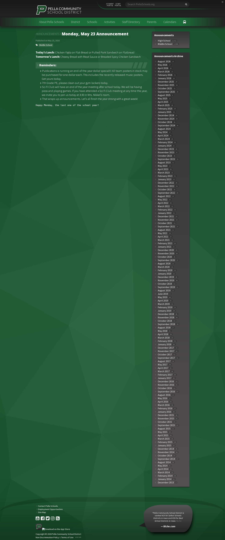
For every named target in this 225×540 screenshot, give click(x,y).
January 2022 (164, 213)
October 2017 (165, 354)
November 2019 (166, 280)
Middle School (45, 45)
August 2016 (164, 394)
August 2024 (164, 128)
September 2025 (166, 91)
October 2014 (165, 455)
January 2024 (164, 145)
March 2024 (164, 138)
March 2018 (164, 337)
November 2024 (166, 118)
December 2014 (166, 448)
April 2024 (163, 135)
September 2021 (166, 226)
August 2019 (164, 290)
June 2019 (163, 293)
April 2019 (163, 300)
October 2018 (165, 320)
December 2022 (166, 182)
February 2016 (165, 408)
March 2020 (164, 266)
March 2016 (164, 405)
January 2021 (164, 246)
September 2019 (166, 287)
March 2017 (164, 371)
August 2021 (164, 229)
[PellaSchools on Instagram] (53, 519)
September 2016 (166, 391)
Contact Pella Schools (48, 506)
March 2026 (164, 71)
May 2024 (162, 132)
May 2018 (162, 330)
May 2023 (162, 165)
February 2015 (165, 442)
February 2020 (165, 270)
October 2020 (165, 256)
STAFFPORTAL (118, 4)
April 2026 (163, 68)
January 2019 (164, 310)
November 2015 (166, 418)
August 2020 (164, 263)
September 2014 (166, 458)
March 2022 (164, 206)
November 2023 (166, 152)
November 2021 (166, 219)
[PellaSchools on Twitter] (48, 519)
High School (164, 40)
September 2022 (166, 192)
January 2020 (164, 273)
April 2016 (163, 401)
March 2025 (164, 105)
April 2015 (163, 435)
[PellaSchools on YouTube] (38, 519)
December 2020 (166, 250)
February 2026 (165, 74)
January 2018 (164, 344)
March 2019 (164, 304)
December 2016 (166, 381)
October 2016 (165, 388)
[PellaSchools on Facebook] (43, 519)
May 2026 (162, 64)
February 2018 (165, 341)
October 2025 (165, 88)
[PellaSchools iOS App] (53, 529)
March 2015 (164, 438)
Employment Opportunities (50, 509)
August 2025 (164, 95)
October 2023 (165, 155)
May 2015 (162, 432)
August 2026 (164, 61)
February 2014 (165, 475)
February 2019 (165, 307)
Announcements (47, 34)
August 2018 (164, 327)
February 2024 (165, 142)
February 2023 (165, 176)
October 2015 (165, 421)
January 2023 (164, 179)
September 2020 (166, 260)
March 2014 (164, 472)
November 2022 (166, 186)
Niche (179, 520)
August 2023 (164, 162)
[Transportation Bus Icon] (184, 22)
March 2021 (164, 240)
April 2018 (163, 334)
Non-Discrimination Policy (47, 537)
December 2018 (166, 314)
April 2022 (163, 202)
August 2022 (164, 196)
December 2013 (166, 482)
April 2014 (163, 469)
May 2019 (162, 297)
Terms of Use (67, 537)
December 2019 (166, 277)
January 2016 (164, 411)
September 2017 (166, 357)
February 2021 (165, 243)
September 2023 (166, 159)
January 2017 (164, 378)
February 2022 (165, 209)
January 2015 (164, 445)
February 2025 (165, 108)
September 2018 (166, 324)
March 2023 (164, 172)
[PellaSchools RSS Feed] (58, 519)
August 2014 (164, 462)
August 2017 (164, 361)
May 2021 (162, 233)
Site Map (42, 512)
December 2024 (166, 115)
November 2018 (166, 317)
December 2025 (166, 81)
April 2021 (163, 236)
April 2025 (163, 101)
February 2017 (165, 374)
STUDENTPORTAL (110, 4)
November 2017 (166, 351)
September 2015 (166, 425)
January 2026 (164, 78)
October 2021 (165, 223)
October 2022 (165, 189)
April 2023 (163, 169)
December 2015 (166, 415)
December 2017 (166, 347)
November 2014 (166, 452)
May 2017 (162, 364)
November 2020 (166, 253)
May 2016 (162, 398)
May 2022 (162, 199)
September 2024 (166, 125)
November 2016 (166, 384)
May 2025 (162, 98)
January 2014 (164, 479)
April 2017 (163, 368)
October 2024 (165, 122)
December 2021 (166, 216)
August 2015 (164, 428)
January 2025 (164, 112)
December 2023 (166, 149)
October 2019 (165, 283)
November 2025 (166, 85)
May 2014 (162, 465)
